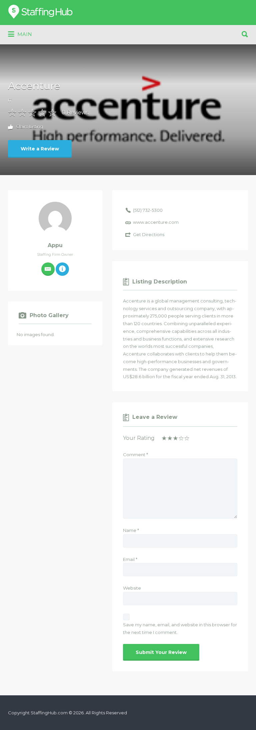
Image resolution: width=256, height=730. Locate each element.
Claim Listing (29, 126)
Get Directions (148, 234)
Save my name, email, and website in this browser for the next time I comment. (180, 628)
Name (131, 530)
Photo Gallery (49, 315)
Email (130, 559)
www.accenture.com (156, 222)
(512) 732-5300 (148, 210)
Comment (135, 454)
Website (132, 588)
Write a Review (40, 149)
